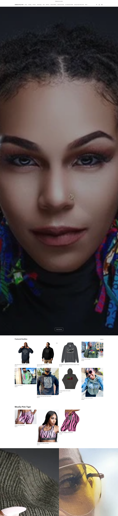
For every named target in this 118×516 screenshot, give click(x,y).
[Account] (99, 4)
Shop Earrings (59, 329)
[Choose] (34, 361)
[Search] (96, 4)
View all (101, 339)
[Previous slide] (16, 352)
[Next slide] (35, 352)
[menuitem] (86, 4)
